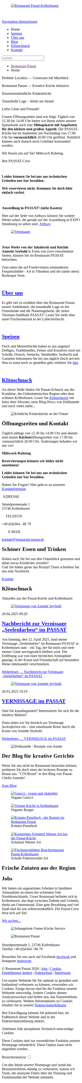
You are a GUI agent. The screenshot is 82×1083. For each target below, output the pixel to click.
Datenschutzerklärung (50, 1005)
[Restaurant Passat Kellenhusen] (35, 6)
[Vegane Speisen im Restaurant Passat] (34, 806)
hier (75, 363)
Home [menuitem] (15, 29)
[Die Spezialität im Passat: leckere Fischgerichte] (41, 854)
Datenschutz (43, 973)
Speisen (10, 336)
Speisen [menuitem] (16, 33)
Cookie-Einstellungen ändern (32, 971)
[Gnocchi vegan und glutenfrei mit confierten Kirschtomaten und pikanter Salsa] (34, 793)
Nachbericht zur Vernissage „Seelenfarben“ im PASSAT (34, 627)
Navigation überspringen (19, 21)
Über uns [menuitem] (17, 37)
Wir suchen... (11, 921)
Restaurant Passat (23, 66)
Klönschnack (17, 380)
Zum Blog (9, 786)
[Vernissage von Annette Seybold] (41, 606)
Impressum (63, 973)
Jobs (44, 969)
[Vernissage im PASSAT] (20, 232)
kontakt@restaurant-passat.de (23, 539)
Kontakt (7, 579)
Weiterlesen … (32, 674)
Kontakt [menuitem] (17, 50)
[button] (9, 1029)
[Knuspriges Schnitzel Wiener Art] (41, 838)
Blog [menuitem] (14, 42)
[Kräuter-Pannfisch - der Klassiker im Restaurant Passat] (41, 822)
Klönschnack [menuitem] (20, 46)
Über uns (12, 293)
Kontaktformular (14, 489)
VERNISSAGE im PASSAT (34, 701)
